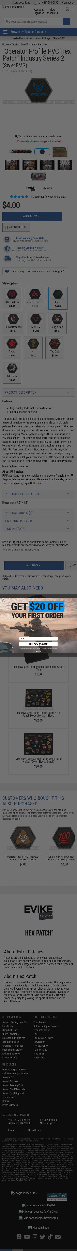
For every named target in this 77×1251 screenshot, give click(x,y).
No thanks (38, 651)
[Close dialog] (2, 600)
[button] (38, 645)
